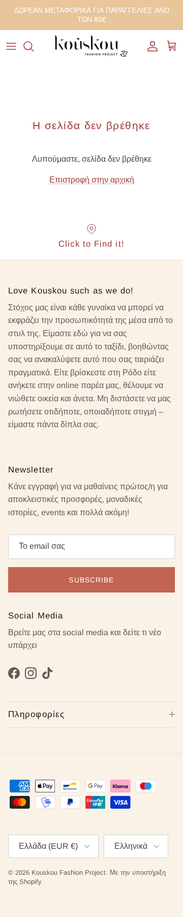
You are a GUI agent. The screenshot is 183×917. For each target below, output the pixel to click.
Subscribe (91, 580)
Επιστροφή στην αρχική (91, 179)
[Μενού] (11, 46)
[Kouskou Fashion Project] (91, 46)
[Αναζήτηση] (33, 46)
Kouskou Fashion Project (69, 872)
